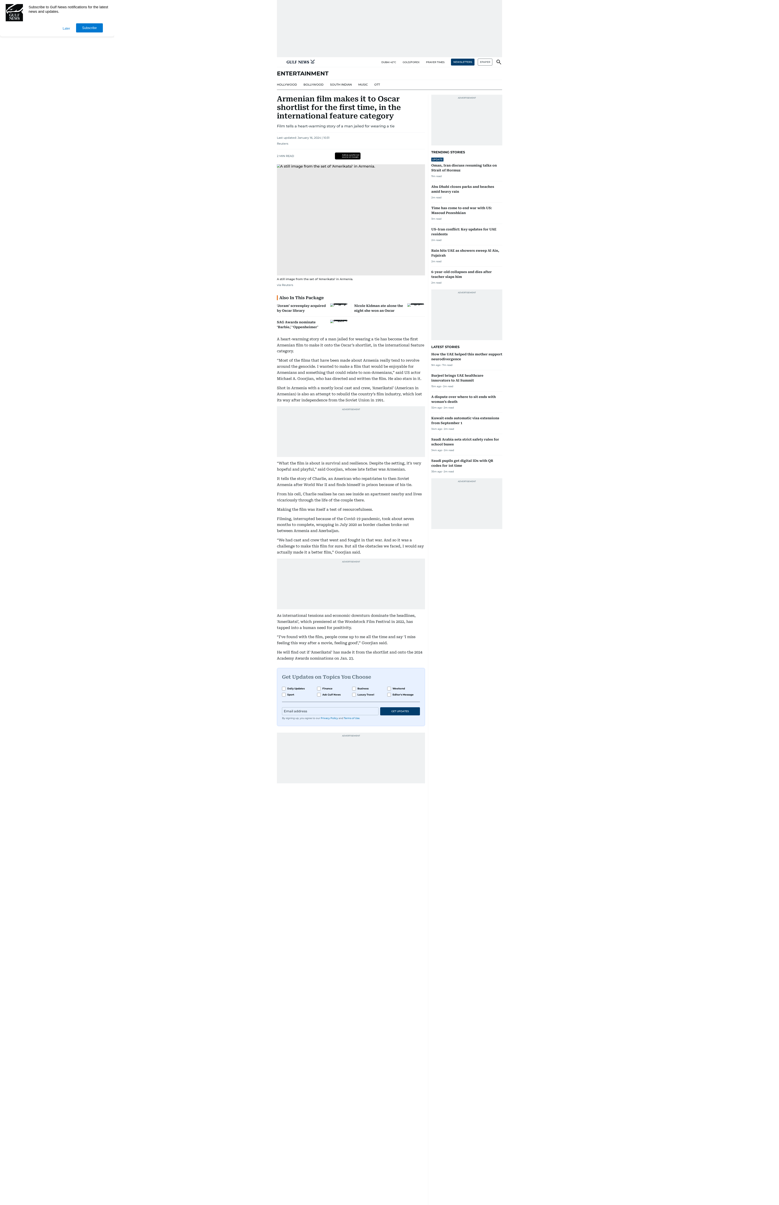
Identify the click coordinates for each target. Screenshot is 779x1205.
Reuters (282, 143)
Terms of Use (351, 718)
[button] (280, 62)
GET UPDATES (400, 711)
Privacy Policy (329, 718)
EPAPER (485, 61)
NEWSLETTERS (462, 61)
